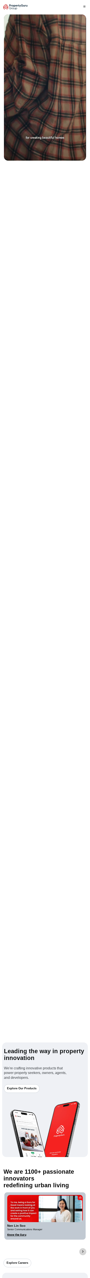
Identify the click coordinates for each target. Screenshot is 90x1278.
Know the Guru (16, 1234)
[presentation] (82, 1251)
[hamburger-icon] (84, 7)
